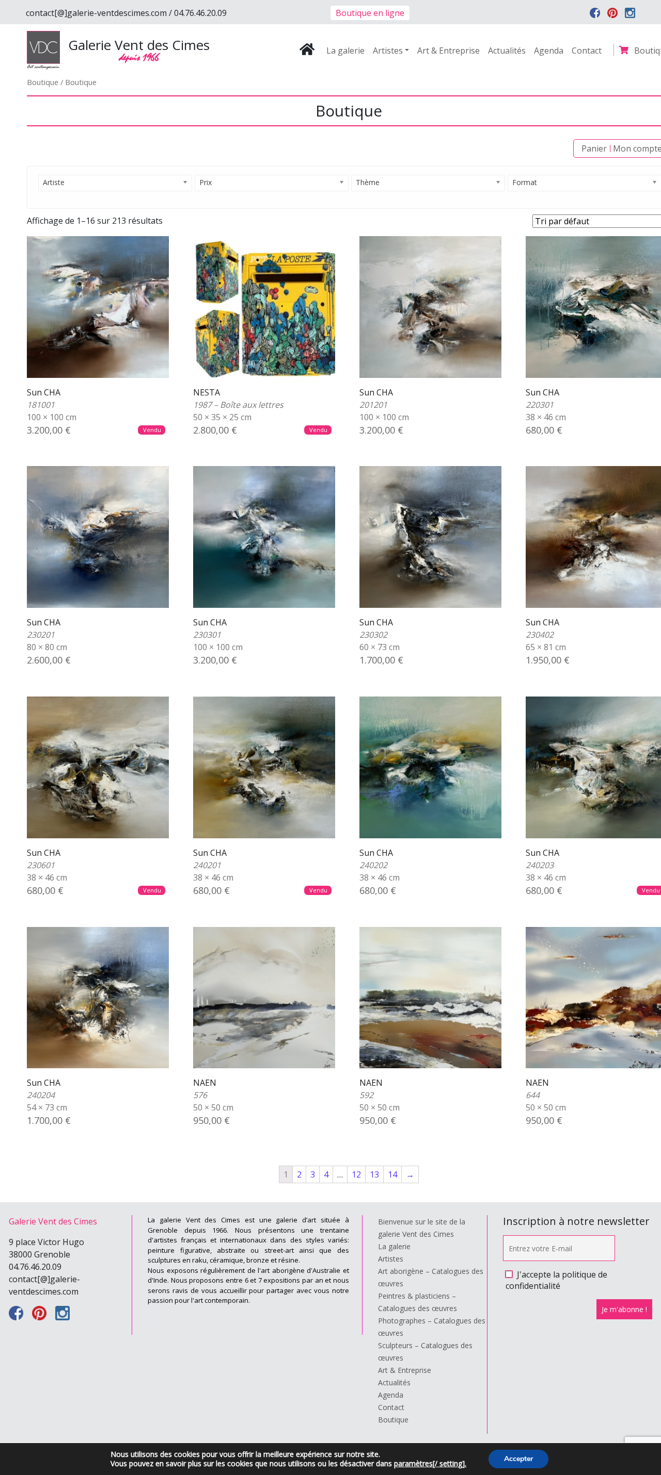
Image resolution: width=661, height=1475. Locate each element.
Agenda (548, 50)
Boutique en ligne (370, 13)
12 (356, 1174)
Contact (587, 50)
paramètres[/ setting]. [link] (430, 1463)
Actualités (507, 50)
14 (392, 1174)
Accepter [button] (518, 1459)
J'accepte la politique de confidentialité (556, 1280)
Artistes (388, 50)
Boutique (42, 82)
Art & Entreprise (448, 50)
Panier (594, 148)
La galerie (345, 50)
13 (374, 1174)
